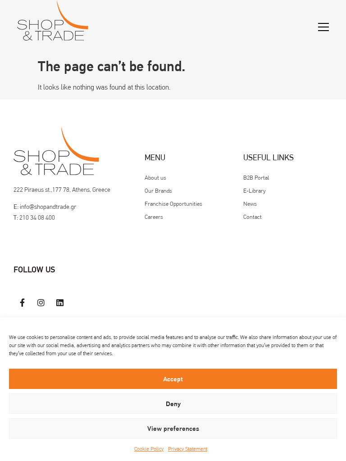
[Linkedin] (60, 303)
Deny (173, 404)
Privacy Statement (187, 449)
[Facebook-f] (23, 303)
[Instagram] (41, 303)
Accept (173, 379)
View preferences (173, 429)
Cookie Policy (149, 449)
